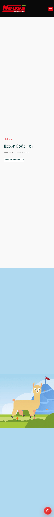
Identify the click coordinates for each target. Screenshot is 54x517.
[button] (50, 9)
